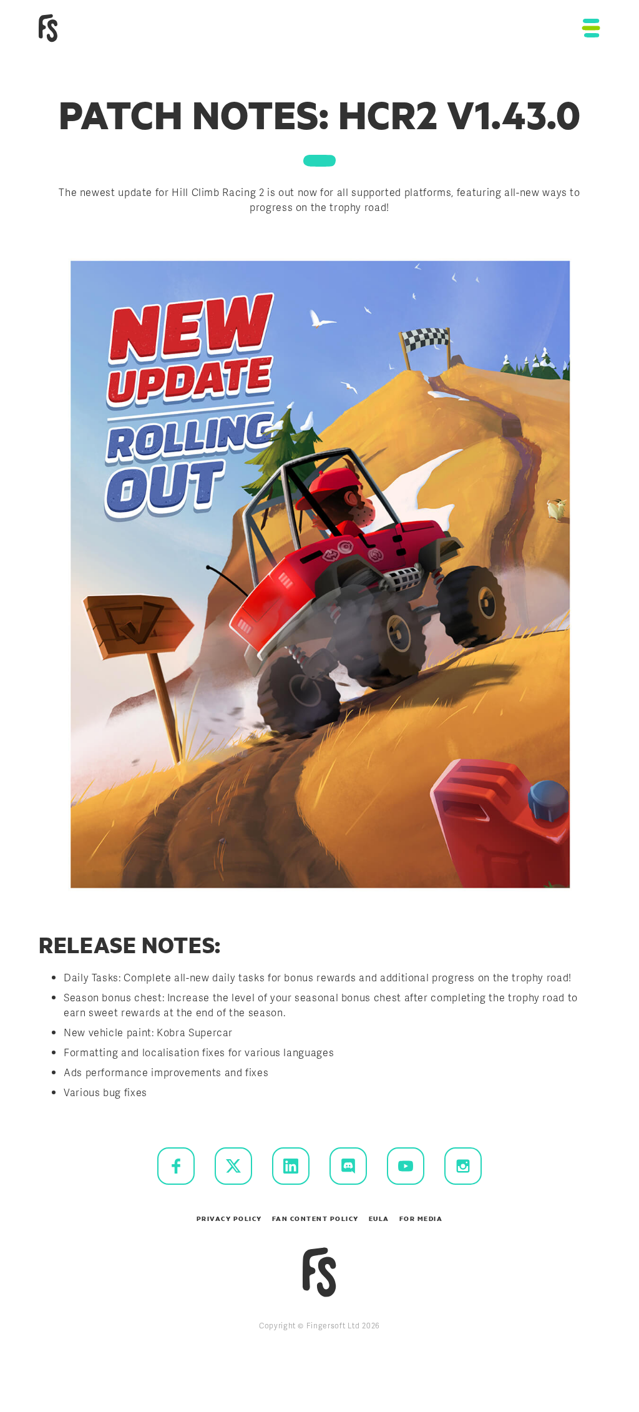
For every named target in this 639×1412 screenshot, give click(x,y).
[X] (233, 1166)
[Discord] (348, 1166)
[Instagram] (463, 1166)
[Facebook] (176, 1166)
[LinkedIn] (291, 1166)
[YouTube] (405, 1166)
